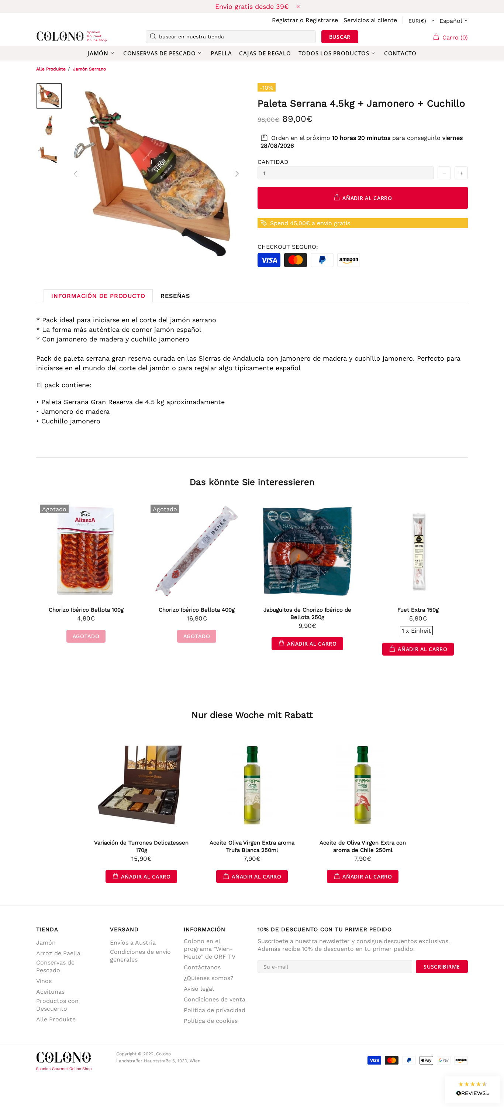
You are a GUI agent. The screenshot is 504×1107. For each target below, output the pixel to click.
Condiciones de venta (214, 999)
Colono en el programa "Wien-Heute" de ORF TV (209, 949)
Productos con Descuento (57, 1004)
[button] (472, 1089)
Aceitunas (50, 991)
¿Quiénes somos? (209, 977)
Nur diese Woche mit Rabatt (252, 715)
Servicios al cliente (370, 20)
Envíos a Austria (133, 942)
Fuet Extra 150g (418, 609)
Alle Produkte (51, 69)
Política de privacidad (214, 1010)
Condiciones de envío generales (140, 955)
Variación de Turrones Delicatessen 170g (141, 846)
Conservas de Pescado (55, 966)
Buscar (340, 36)
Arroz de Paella (58, 953)
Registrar (285, 20)
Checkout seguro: (288, 246)
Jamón (46, 942)
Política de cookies (211, 1020)
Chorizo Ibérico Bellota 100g (86, 609)
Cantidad (273, 161)
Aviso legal (199, 988)
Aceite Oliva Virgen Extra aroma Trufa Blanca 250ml (252, 846)
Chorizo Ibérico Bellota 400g (197, 609)
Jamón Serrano (89, 69)
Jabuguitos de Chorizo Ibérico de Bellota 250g (307, 613)
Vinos (44, 980)
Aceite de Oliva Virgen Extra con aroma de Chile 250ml (363, 846)
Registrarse (321, 20)
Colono (48, 36)
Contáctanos (202, 967)
